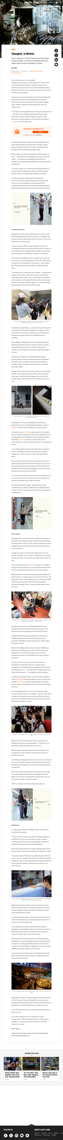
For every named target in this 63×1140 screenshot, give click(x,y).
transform (14, 121)
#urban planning (16, 72)
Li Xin (15, 68)
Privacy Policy (46, 1135)
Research (56, 1133)
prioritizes (27, 432)
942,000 (14, 427)
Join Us (50, 1133)
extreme (31, 565)
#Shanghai (39, 71)
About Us (36, 1133)
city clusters (20, 682)
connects (20, 679)
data (21, 422)
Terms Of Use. (39, 134)
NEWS (13, 49)
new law (21, 439)
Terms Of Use (37, 1135)
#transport (33, 71)
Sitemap (54, 1135)
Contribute (44, 1133)
